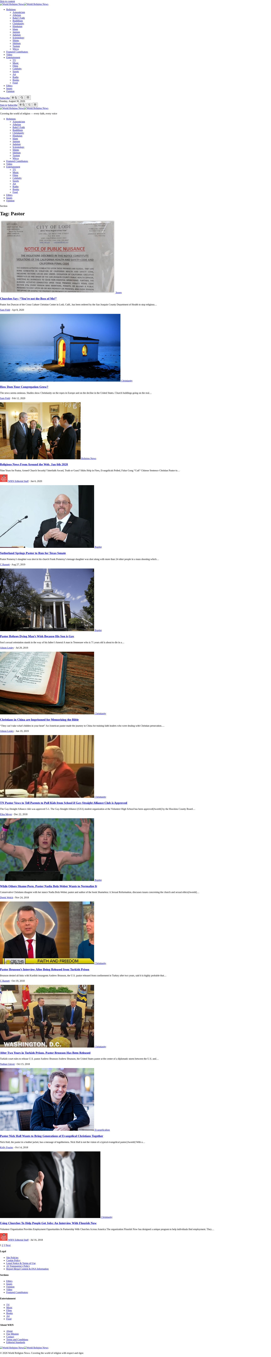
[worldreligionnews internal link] (24, 4)
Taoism (16, 46)
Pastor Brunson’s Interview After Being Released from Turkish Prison (44, 969)
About (9, 1331)
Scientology (18, 37)
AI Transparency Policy (18, 1266)
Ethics (9, 85)
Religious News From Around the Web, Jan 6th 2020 (34, 464)
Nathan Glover (7, 1064)
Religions (11, 9)
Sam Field (5, 310)
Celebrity (17, 68)
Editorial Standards (15, 1342)
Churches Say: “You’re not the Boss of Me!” (28, 298)
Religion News (88, 458)
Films (15, 66)
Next (8, 1245)
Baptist (98, 547)
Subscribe (5, 98)
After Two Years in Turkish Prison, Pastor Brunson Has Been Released (45, 1052)
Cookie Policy (13, 1260)
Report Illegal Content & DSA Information (27, 1269)
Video (9, 54)
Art (14, 74)
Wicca (16, 49)
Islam (15, 29)
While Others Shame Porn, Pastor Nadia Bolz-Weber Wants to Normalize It (48, 886)
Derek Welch (6, 897)
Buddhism (18, 20)
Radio (16, 77)
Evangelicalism (102, 1130)
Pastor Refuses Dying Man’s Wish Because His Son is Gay (37, 636)
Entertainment (13, 57)
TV (14, 60)
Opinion (10, 91)
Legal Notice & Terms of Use (21, 1263)
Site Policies (12, 1257)
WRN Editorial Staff (18, 481)
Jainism (16, 32)
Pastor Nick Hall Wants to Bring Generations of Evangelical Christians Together (51, 1136)
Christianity (18, 23)
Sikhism (17, 43)
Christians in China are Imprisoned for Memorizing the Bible (39, 719)
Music (16, 63)
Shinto (16, 40)
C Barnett (5, 564)
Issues (9, 88)
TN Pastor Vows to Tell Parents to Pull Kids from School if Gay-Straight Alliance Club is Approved (63, 802)
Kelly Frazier (6, 1147)
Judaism (17, 35)
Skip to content (7, 1)
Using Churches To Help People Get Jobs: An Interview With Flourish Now (48, 1223)
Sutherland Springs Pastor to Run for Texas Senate (33, 553)
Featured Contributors (17, 51)
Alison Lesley (7, 647)
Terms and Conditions (17, 1339)
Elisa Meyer (6, 814)
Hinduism (17, 26)
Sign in (3, 105)
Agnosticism (19, 12)
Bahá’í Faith (19, 18)
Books (16, 80)
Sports (16, 71)
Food (15, 82)
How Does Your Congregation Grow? (24, 386)
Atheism (17, 15)
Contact (10, 1336)
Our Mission (12, 1334)
